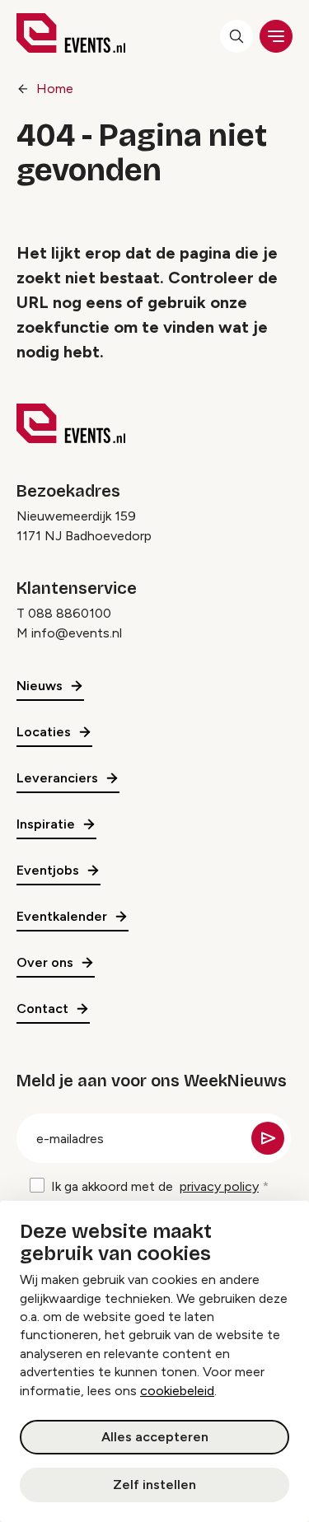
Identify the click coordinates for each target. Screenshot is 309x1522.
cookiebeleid (177, 1390)
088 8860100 (69, 613)
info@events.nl (76, 633)
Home (54, 88)
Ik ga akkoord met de (155, 1186)
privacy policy (219, 1186)
